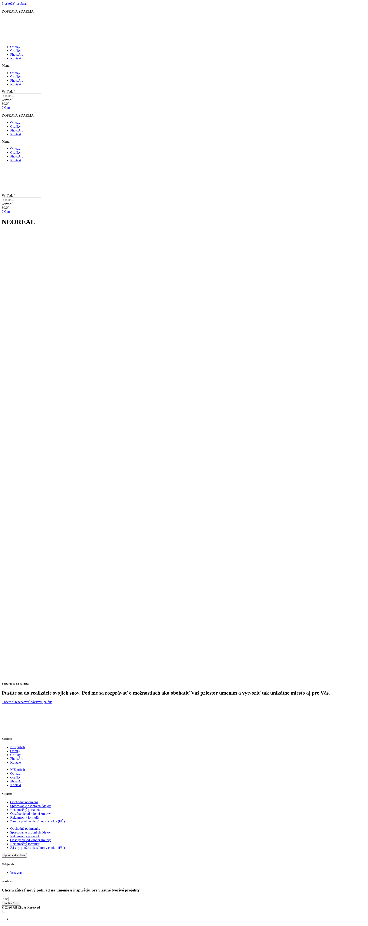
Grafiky (15, 50)
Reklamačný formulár (24, 817)
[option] (188, 919)
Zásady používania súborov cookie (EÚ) (37, 821)
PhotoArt (16, 54)
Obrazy (15, 47)
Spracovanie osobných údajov (30, 806)
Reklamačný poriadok (25, 810)
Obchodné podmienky (25, 802)
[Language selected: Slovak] (184, 915)
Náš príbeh (17, 747)
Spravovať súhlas (14, 855)
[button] (184, 66)
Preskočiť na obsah (14, 3)
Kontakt (15, 58)
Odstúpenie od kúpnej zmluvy (30, 813)
